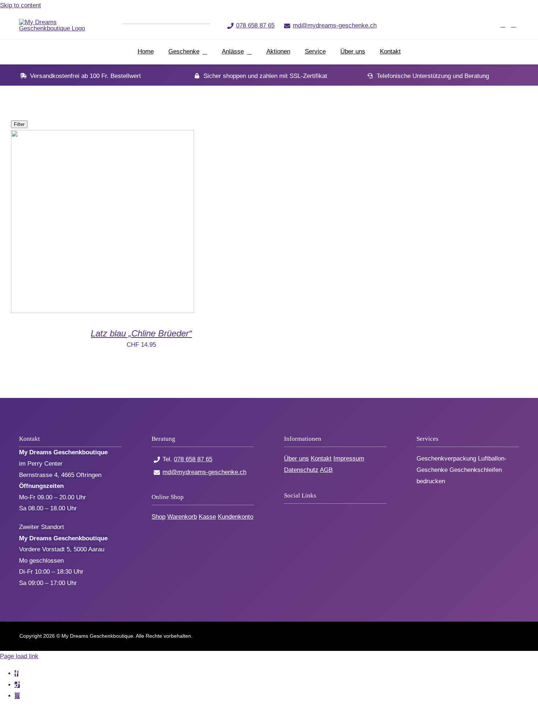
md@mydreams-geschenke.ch (335, 25)
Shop (158, 516)
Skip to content (20, 5)
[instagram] (457, 25)
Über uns (296, 458)
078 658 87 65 (255, 25)
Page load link (19, 656)
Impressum (348, 458)
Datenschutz (301, 469)
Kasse (207, 516)
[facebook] (433, 25)
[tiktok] (445, 25)
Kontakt (321, 458)
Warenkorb (182, 516)
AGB (326, 469)
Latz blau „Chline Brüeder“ (141, 333)
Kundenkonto (235, 516)
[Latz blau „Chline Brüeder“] (102, 311)
